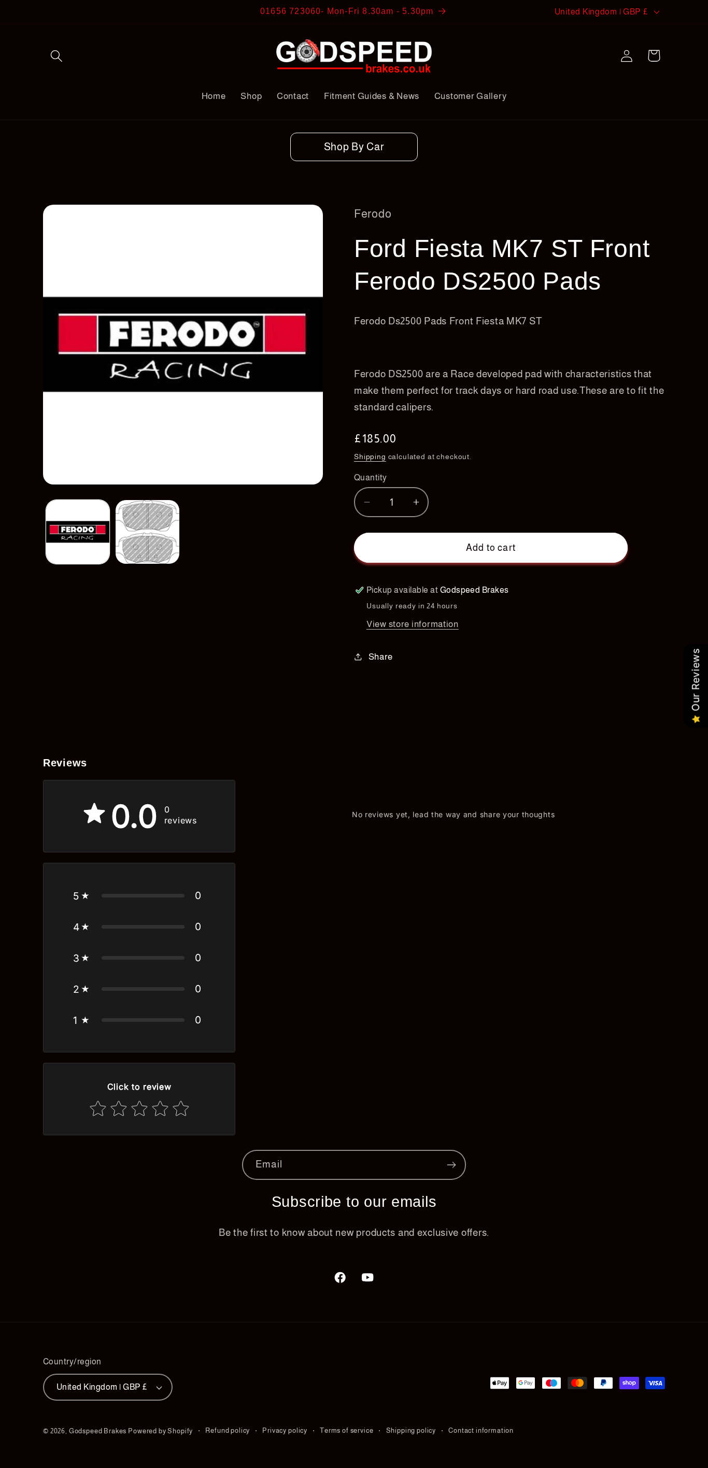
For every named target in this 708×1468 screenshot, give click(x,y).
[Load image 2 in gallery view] (147, 531)
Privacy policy (284, 1430)
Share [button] (381, 657)
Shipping (370, 456)
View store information (412, 624)
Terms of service (346, 1430)
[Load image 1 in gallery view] (77, 531)
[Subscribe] (451, 1165)
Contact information (481, 1430)
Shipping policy (411, 1430)
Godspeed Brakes (98, 1431)
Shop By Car (354, 146)
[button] (56, 55)
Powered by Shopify (160, 1431)
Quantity (370, 477)
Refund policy (227, 1430)
